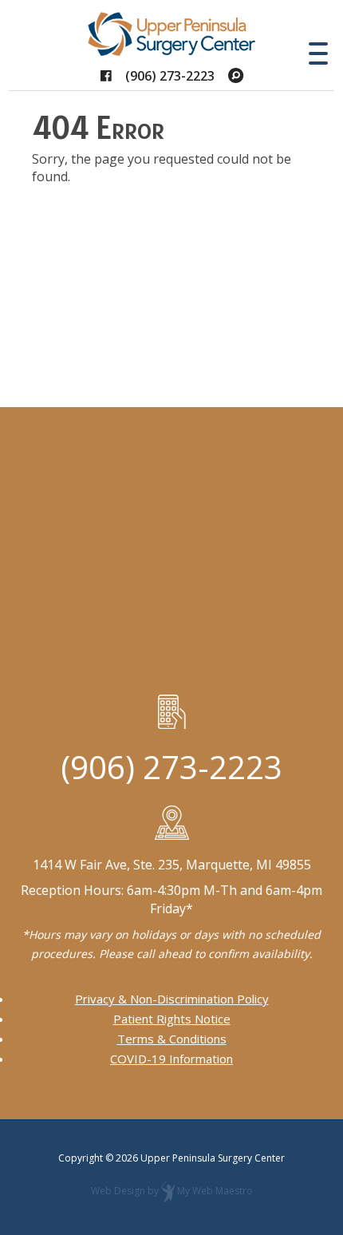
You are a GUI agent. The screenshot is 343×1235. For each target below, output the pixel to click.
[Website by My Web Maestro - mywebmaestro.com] (168, 1190)
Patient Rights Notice (172, 1019)
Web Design (118, 1190)
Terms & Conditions (172, 1039)
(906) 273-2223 (170, 75)
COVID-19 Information (171, 1059)
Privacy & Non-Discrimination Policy (172, 999)
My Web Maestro (215, 1190)
